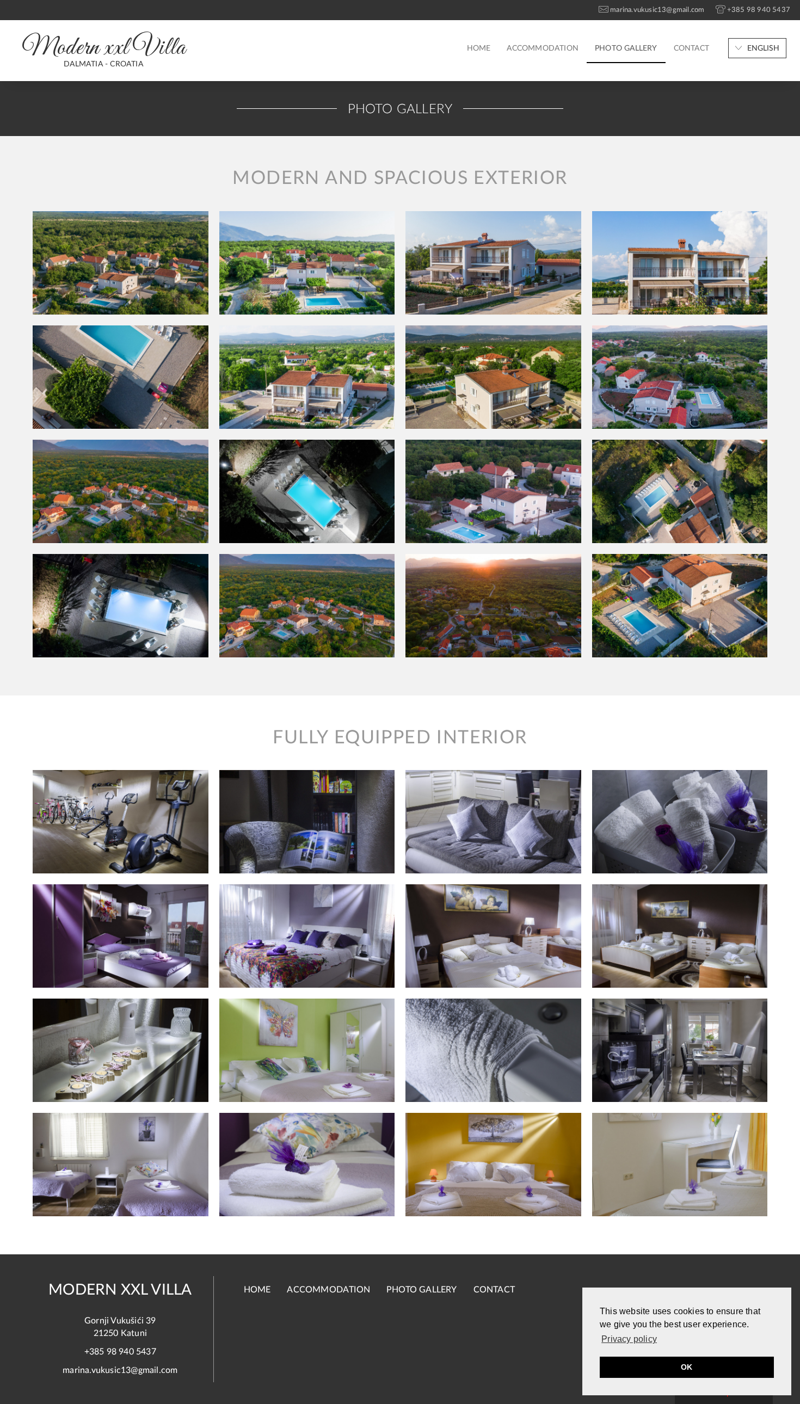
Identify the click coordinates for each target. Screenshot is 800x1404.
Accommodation (543, 48)
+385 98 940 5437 (120, 1351)
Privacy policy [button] (629, 1339)
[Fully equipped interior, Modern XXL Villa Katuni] (120, 821)
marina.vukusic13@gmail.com (120, 1370)
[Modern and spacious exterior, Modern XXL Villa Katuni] (120, 263)
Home (479, 48)
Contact (691, 48)
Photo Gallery (626, 48)
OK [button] (686, 1367)
